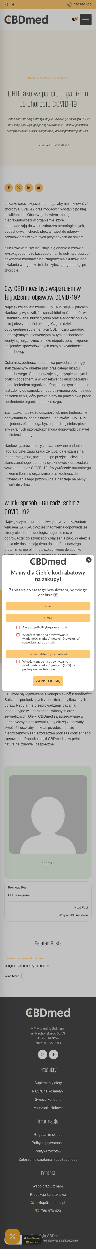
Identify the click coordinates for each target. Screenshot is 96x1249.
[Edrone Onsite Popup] (48, 624)
